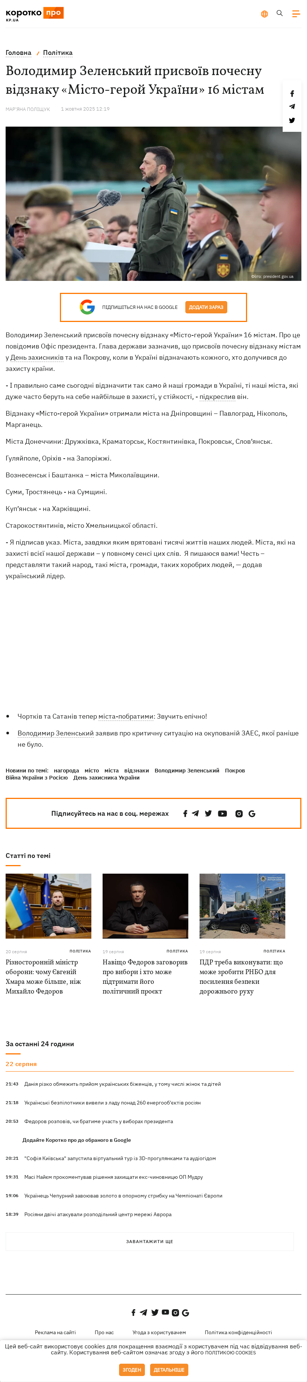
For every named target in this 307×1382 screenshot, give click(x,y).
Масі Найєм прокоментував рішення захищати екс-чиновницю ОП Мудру (113, 1177)
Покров (235, 770)
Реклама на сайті (55, 1332)
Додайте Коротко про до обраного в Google (76, 1140)
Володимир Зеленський (56, 733)
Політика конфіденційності (238, 1332)
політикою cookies (230, 1352)
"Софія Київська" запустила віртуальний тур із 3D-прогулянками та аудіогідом (120, 1158)
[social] (185, 814)
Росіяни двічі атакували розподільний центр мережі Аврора (97, 1214)
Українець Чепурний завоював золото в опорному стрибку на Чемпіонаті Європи (123, 1195)
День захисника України (106, 777)
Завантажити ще (149, 1241)
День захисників (37, 357)
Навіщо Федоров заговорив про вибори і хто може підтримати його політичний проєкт (145, 977)
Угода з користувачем (159, 1332)
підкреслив (217, 396)
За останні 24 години (40, 1043)
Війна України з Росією (37, 777)
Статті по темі (28, 855)
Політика (80, 951)
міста (111, 770)
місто (92, 770)
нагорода (66, 770)
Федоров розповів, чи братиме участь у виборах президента (98, 1121)
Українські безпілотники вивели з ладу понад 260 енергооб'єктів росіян (112, 1102)
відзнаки (136, 770)
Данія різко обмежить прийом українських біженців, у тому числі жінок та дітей (122, 1084)
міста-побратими (126, 716)
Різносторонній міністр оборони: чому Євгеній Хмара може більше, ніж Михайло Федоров (43, 977)
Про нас (104, 1332)
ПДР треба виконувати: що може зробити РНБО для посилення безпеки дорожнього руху (241, 977)
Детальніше (169, 1370)
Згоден (132, 1370)
